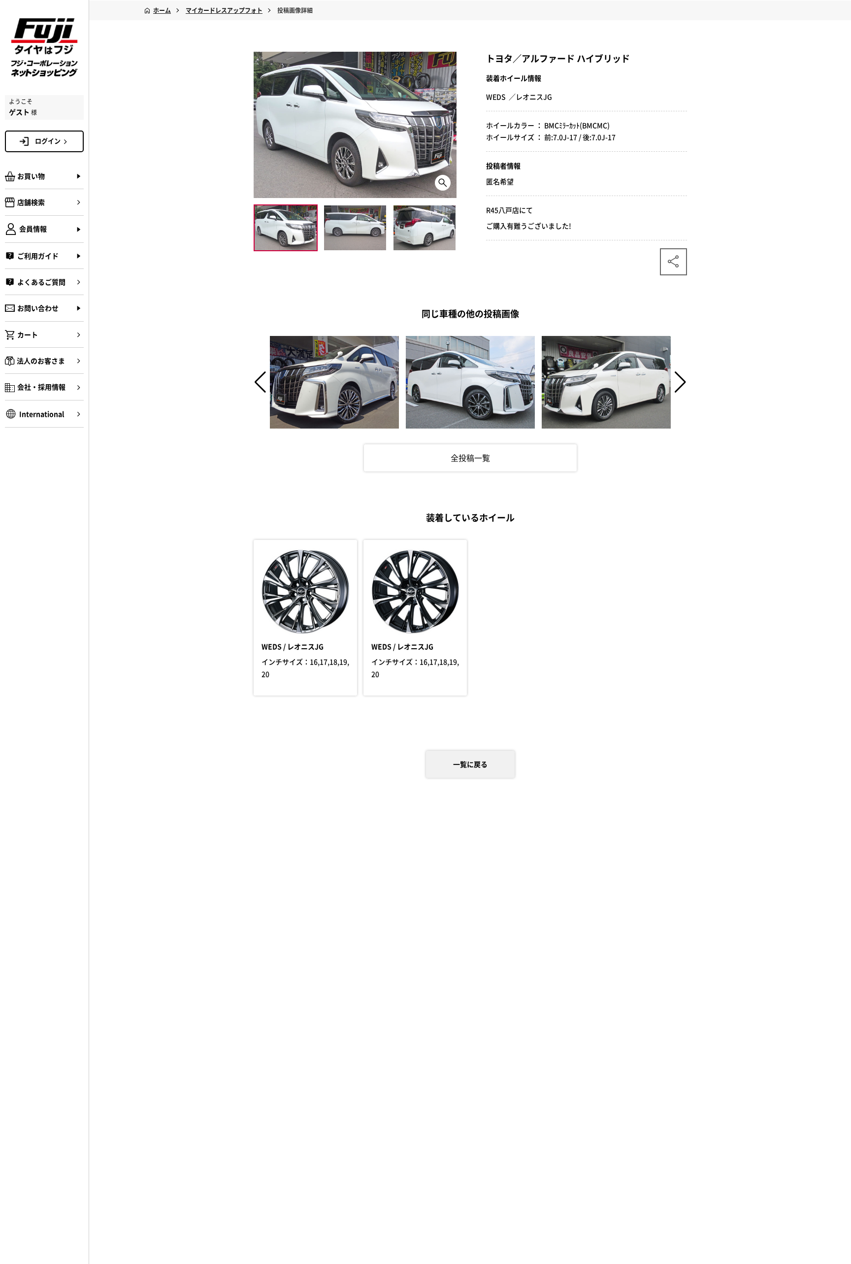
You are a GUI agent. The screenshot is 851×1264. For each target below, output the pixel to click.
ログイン (48, 140)
